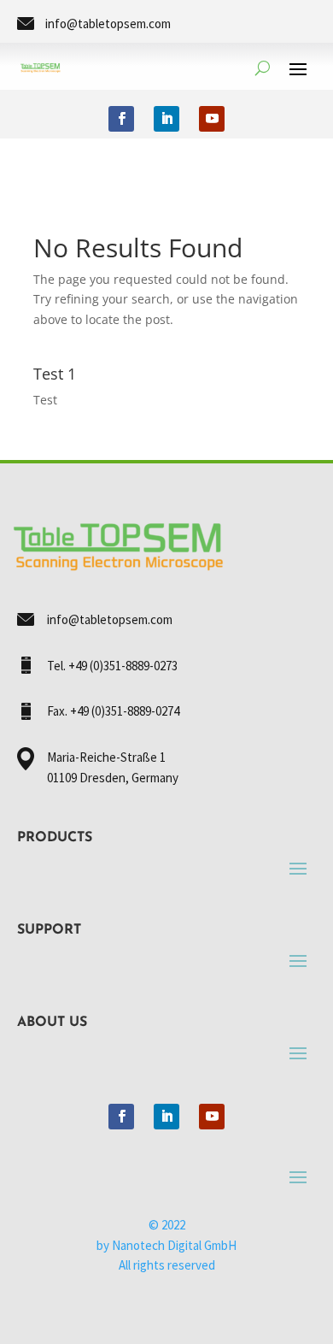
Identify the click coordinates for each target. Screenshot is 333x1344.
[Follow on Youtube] (212, 119)
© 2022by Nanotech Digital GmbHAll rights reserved (166, 1245)
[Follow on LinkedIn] (166, 119)
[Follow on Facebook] (121, 119)
